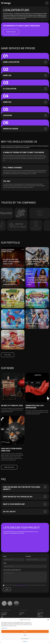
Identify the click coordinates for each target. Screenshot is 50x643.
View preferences (25, 638)
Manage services (4, 628)
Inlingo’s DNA (40, 612)
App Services (23, 610)
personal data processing (21, 585)
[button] (48, 619)
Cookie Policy (25, 641)
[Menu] (47, 3)
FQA (2, 617)
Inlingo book (40, 616)
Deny (25, 635)
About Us (40, 610)
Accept (25, 631)
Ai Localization (4, 612)
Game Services (5, 610)
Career (38, 614)
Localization (3, 614)
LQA (2, 616)
